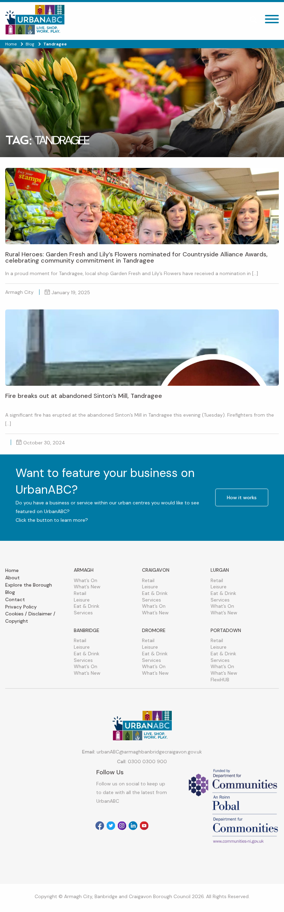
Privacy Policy (21, 607)
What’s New (87, 586)
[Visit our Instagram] (121, 825)
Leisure (82, 600)
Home (12, 570)
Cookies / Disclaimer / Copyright (30, 617)
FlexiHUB (220, 679)
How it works (242, 497)
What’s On (85, 580)
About (12, 577)
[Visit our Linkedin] (133, 825)
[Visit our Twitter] (110, 825)
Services (83, 613)
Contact (15, 599)
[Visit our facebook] (99, 825)
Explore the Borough (28, 585)
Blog (10, 592)
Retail (80, 593)
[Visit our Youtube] (144, 825)
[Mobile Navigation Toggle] (272, 21)
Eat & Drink (86, 606)
